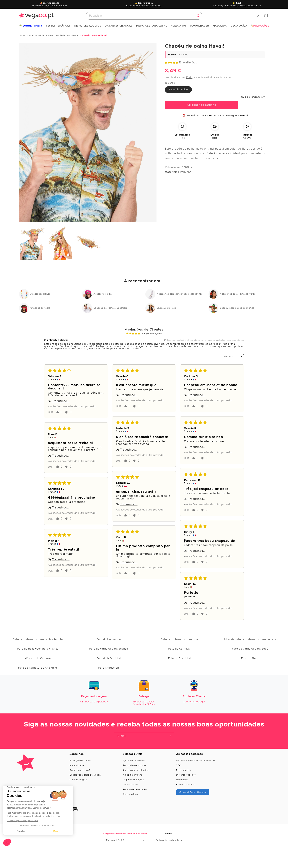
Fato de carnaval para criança (108, 649)
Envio (189, 77)
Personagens (183, 770)
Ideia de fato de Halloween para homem (250, 639)
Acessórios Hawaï (40, 294)
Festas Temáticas (186, 785)
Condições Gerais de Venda (85, 775)
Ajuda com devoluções (135, 770)
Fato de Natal (250, 658)
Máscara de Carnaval (37, 658)
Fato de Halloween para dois (179, 639)
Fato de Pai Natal (179, 658)
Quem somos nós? (80, 770)
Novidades (182, 780)
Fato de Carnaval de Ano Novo (38, 668)
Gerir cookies (130, 794)
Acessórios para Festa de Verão (238, 294)
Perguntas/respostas (134, 765)
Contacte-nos (130, 785)
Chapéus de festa (40, 308)
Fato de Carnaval (179, 649)
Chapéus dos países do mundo (237, 308)
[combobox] (144, 15)
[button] (30, 26)
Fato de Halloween (108, 639)
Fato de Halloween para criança (37, 649)
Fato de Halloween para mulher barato (38, 639)
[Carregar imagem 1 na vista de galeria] (33, 243)
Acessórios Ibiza (103, 294)
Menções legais (78, 780)
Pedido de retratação (135, 789)
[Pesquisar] (198, 16)
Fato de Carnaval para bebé (250, 649)
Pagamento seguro (133, 780)
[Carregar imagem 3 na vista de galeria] (88, 243)
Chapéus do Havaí (167, 308)
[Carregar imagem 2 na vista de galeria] (60, 243)
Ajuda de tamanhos (134, 761)
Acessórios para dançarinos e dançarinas (179, 294)
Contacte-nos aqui (194, 702)
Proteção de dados (80, 761)
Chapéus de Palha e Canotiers (110, 308)
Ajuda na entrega (132, 775)
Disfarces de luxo (186, 775)
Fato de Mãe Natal (109, 658)
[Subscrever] (170, 736)
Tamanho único (178, 89)
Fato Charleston (108, 668)
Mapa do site (77, 765)
